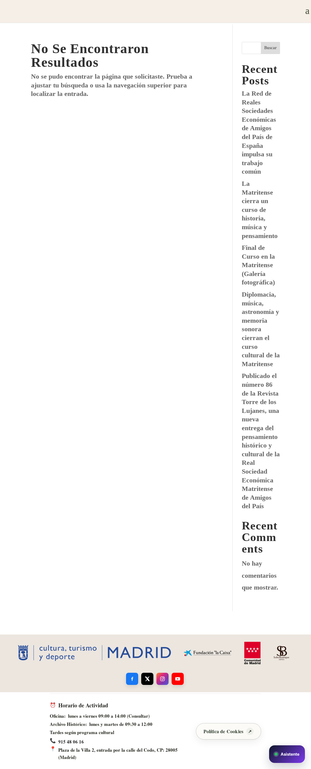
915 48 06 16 (71, 741)
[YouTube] (178, 679)
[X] (147, 679)
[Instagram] (162, 679)
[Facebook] (132, 679)
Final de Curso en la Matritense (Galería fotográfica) (258, 265)
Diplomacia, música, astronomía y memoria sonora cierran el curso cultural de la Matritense (261, 329)
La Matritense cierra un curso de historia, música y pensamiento (260, 210)
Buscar (270, 48)
